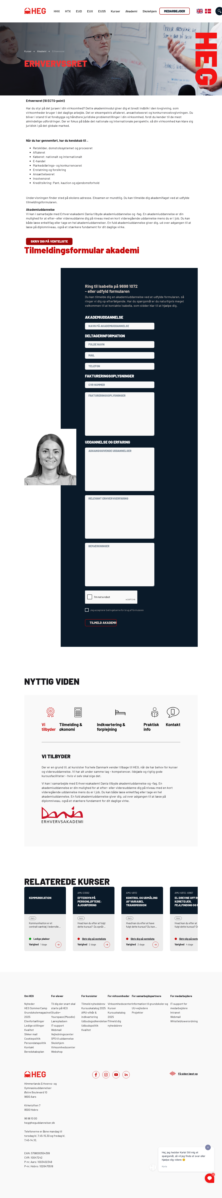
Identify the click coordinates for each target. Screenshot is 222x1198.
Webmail (56, 1029)
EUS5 (102, 11)
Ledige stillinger (34, 1025)
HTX (68, 11)
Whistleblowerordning (184, 1021)
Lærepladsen (59, 1021)
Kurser (115, 11)
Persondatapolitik (35, 1042)
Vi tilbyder (49, 727)
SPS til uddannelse (62, 1038)
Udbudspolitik (89, 1025)
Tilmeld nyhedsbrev (93, 1003)
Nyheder (29, 1003)
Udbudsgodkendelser (94, 1021)
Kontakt (173, 724)
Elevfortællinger (34, 1021)
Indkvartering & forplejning (111, 727)
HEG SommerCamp (35, 1008)
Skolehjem (150, 11)
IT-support (57, 1025)
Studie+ (56, 1012)
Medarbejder (174, 11)
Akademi (131, 11)
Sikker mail (30, 1034)
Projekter (137, 1012)
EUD (79, 11)
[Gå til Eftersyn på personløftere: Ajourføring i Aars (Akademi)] (93, 919)
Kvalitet (29, 1029)
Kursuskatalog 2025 (93, 1008)
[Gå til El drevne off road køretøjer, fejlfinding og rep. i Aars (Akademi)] (191, 919)
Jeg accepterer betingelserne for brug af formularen (117, 610)
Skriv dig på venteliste (49, 241)
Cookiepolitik (32, 1038)
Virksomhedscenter (63, 1047)
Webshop (57, 1051)
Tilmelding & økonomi (70, 727)
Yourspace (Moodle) (63, 1016)
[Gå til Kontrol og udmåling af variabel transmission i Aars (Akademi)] (142, 919)
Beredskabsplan (34, 1051)
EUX (90, 11)
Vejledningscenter (62, 1034)
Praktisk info (151, 727)
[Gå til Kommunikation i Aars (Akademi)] (45, 919)
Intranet (175, 1012)
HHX (57, 11)
